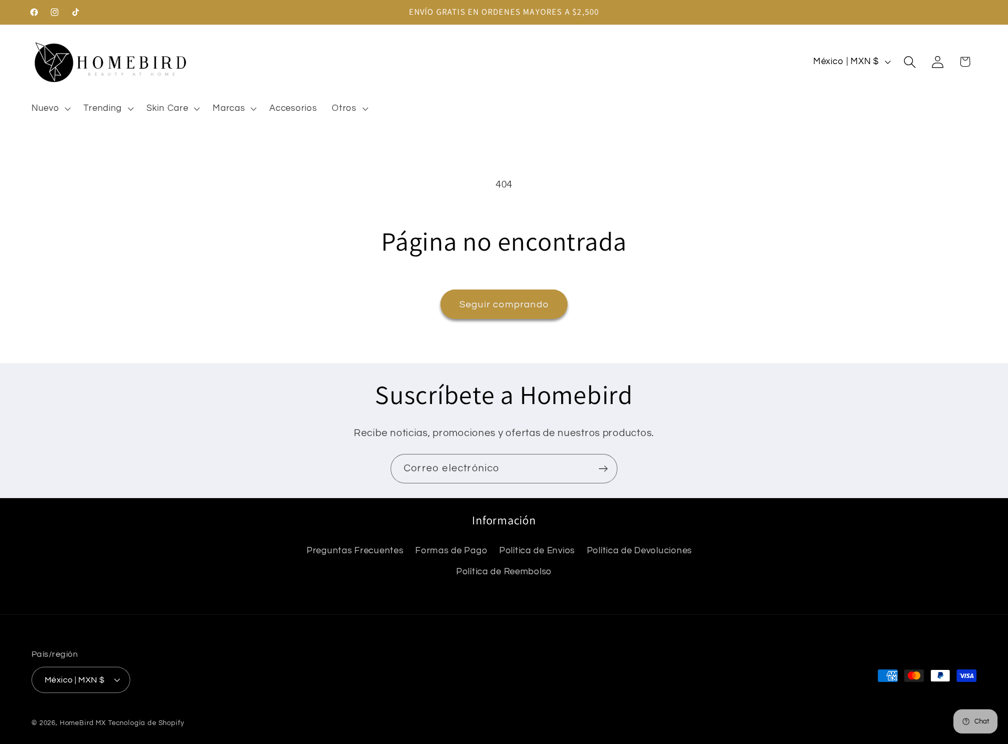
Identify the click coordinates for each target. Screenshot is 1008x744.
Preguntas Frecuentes (355, 550)
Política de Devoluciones (639, 550)
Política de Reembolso (504, 571)
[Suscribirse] (603, 468)
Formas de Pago (451, 550)
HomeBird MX (83, 723)
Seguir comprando (504, 304)
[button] (50, 108)
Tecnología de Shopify (146, 723)
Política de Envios (537, 550)
